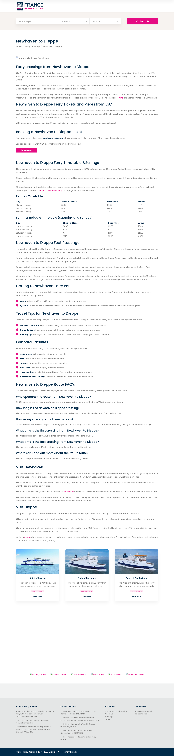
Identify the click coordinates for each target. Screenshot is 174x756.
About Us (109, 714)
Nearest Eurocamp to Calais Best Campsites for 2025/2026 (76, 731)
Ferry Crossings (32, 46)
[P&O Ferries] (115, 674)
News (107, 719)
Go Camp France (142, 714)
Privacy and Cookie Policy (116, 711)
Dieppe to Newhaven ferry (50, 190)
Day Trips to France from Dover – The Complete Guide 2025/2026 (78, 712)
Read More (37, 596)
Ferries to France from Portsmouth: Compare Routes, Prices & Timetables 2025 (79, 718)
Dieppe (27, 537)
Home (19, 46)
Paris (120, 97)
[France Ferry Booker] (30, 6)
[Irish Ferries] (97, 674)
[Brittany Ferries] (38, 674)
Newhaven (69, 491)
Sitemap (109, 716)
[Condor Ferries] (58, 674)
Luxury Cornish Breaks (144, 711)
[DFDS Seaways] (79, 674)
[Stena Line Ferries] (135, 674)
